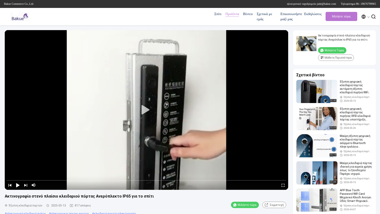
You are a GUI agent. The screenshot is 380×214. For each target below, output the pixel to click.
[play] (146, 110)
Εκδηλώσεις (313, 14)
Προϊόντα (232, 14)
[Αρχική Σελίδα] (20, 17)
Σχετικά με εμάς (264, 16)
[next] (26, 185)
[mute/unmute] (34, 185)
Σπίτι (217, 14)
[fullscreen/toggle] (283, 185)
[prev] (10, 185)
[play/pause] (18, 185)
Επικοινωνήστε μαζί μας (290, 16)
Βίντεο (248, 14)
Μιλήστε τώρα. (341, 16)
